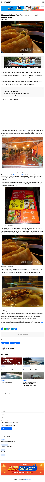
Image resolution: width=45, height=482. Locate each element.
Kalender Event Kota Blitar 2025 (9, 368)
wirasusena (4, 19)
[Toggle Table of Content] (41, 89)
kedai (7, 342)
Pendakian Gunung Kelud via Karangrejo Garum (11, 457)
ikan (3, 342)
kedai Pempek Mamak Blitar (18, 174)
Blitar (25, 130)
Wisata (3, 380)
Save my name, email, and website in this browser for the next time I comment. (15, 420)
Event (3, 366)
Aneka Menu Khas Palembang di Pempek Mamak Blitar (17, 93)
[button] (40, 2)
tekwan (17, 342)
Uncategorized (26, 366)
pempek (12, 342)
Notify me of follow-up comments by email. (10, 422)
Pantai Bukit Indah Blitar (29, 368)
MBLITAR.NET (6, 2)
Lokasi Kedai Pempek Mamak (11, 91)
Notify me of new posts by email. (8, 425)
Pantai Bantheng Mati (6, 382)
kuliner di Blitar (37, 79)
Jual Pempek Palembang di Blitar (12, 95)
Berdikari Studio (28, 479)
